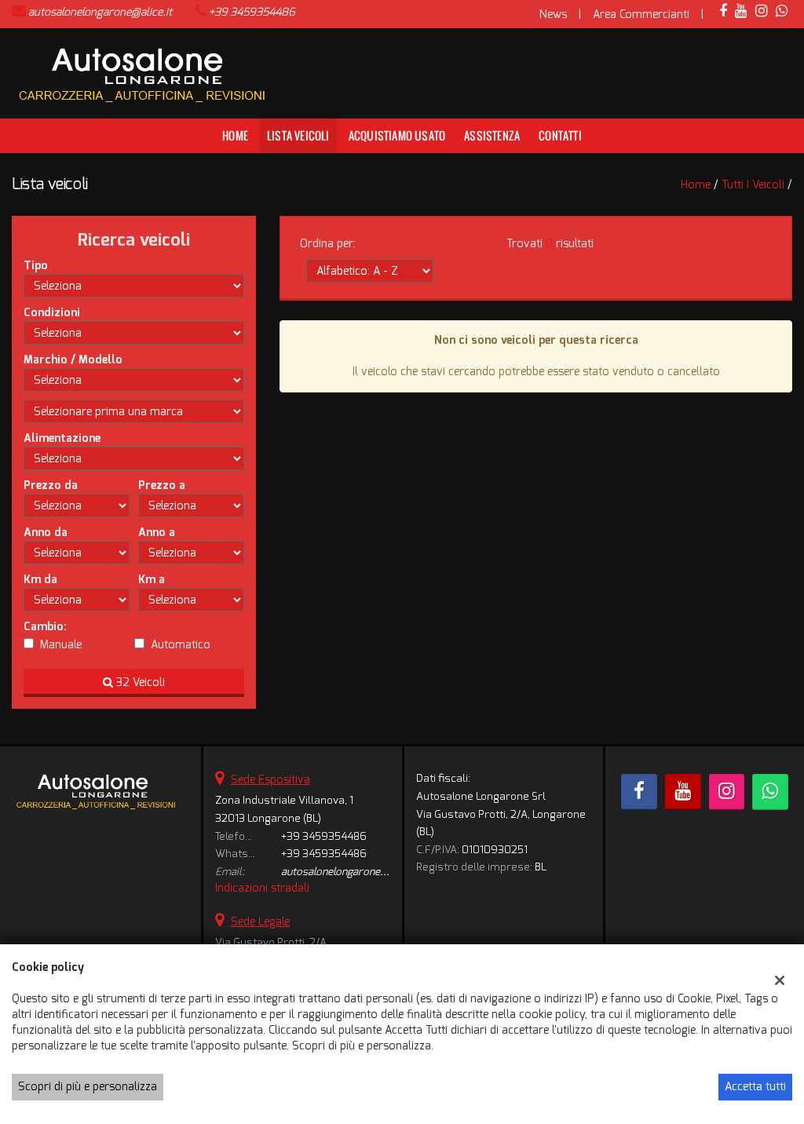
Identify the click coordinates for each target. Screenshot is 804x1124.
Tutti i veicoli (753, 184)
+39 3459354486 (252, 12)
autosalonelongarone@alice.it (100, 12)
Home (235, 135)
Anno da (46, 532)
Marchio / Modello (73, 359)
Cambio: (45, 626)
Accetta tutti (755, 1086)
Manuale (61, 644)
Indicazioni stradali (262, 888)
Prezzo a (161, 485)
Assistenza (492, 135)
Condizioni (52, 312)
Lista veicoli (298, 135)
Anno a (156, 532)
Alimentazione (62, 438)
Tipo (36, 265)
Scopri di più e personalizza (87, 1086)
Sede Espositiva (270, 779)
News (553, 14)
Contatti (560, 135)
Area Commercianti (641, 14)
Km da (40, 579)
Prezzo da (51, 485)
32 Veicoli (139, 682)
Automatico (181, 644)
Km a (151, 579)
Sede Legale (260, 921)
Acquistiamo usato (397, 135)
